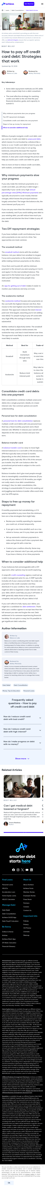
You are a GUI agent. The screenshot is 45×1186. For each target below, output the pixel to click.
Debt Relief (6, 685)
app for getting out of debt (15, 286)
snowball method (12, 252)
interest (38, 310)
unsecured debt (34, 139)
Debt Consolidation (18, 10)
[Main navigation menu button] (42, 4)
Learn (7, 10)
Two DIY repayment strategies (14, 117)
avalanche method (12, 301)
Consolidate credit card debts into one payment (20, 121)
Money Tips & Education (11, 691)
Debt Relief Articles (32, 10)
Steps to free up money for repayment (17, 124)
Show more (20, 758)
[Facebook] (13, 870)
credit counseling (18, 575)
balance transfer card (12, 448)
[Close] (43, 1167)
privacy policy (30, 1174)
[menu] (22, 120)
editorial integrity (12, 40)
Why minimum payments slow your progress (19, 113)
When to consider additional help (15, 128)
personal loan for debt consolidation (18, 421)
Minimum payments (30, 192)
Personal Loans (28, 691)
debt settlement (28, 606)
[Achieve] (22, 846)
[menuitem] (22, 113)
